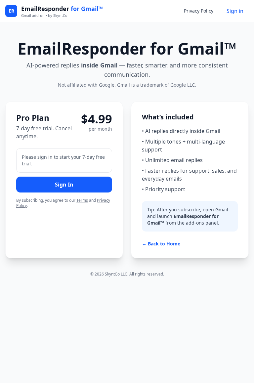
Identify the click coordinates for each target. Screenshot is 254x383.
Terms (82, 200)
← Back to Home (161, 243)
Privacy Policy (198, 11)
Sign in (235, 11)
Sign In (64, 184)
